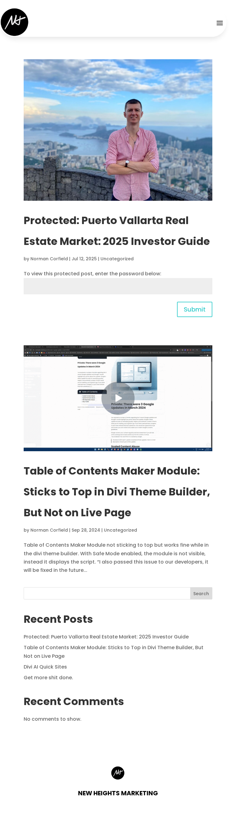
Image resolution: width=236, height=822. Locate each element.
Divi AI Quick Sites (45, 666)
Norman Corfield (49, 259)
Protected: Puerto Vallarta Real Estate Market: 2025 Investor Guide (106, 636)
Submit (195, 309)
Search (201, 594)
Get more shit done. (48, 677)
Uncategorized (117, 259)
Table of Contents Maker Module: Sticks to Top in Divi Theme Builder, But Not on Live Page (117, 491)
